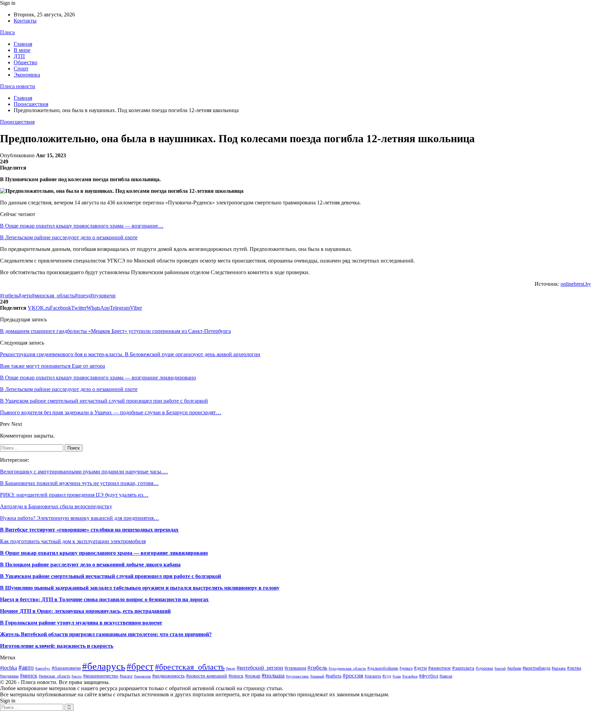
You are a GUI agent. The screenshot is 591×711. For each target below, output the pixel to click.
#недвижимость (168, 676)
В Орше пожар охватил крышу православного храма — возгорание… (81, 226)
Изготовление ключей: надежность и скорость (56, 646)
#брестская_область (190, 666)
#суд (386, 676)
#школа (445, 676)
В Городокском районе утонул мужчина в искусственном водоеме (81, 623)
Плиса (7, 32)
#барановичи (66, 668)
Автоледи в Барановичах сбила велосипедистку (56, 506)
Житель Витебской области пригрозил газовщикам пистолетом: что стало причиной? (106, 634)
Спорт (21, 68)
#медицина (9, 676)
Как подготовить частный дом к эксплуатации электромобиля (73, 541)
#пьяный (317, 676)
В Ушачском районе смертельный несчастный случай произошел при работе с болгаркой (110, 576)
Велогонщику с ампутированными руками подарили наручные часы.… (84, 471)
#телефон (410, 676)
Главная (23, 44)
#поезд (82, 295)
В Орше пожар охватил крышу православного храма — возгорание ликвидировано (104, 553)
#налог (126, 676)
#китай (500, 668)
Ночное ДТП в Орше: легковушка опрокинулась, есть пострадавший (85, 611)
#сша (397, 676)
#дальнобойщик (382, 668)
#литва (574, 668)
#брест (140, 666)
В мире (22, 50)
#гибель (9, 295)
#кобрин (514, 668)
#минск (28, 676)
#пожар (252, 676)
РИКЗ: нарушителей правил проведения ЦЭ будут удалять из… (74, 495)
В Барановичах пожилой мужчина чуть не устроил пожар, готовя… (79, 483)
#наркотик (142, 676)
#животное (439, 668)
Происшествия (17, 122)
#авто (26, 667)
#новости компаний (206, 676)
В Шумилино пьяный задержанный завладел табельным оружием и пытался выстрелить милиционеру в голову (139, 588)
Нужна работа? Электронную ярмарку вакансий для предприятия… (79, 518)
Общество (25, 62)
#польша (273, 675)
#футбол (428, 676)
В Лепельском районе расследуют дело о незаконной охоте (68, 237)
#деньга (405, 668)
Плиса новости (17, 86)
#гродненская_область (347, 668)
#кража (559, 668)
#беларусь (103, 666)
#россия (353, 675)
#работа (333, 676)
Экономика (27, 75)
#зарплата (463, 668)
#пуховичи (103, 295)
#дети (25, 295)
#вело (230, 668)
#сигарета (373, 676)
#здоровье (484, 668)
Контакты (25, 21)
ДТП (19, 56)
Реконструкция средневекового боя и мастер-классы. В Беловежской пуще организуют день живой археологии (130, 354)
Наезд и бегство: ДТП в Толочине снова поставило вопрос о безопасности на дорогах (104, 599)
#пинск (236, 676)
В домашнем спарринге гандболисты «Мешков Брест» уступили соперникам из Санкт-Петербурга (115, 331)
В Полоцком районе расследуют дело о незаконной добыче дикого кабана (90, 564)
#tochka (8, 668)
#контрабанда (536, 668)
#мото (76, 676)
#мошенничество (100, 676)
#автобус (42, 668)
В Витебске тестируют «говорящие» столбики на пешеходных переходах (89, 530)
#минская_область (53, 295)
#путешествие (297, 676)
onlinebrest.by (576, 284)
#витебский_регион (260, 668)
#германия (295, 668)
